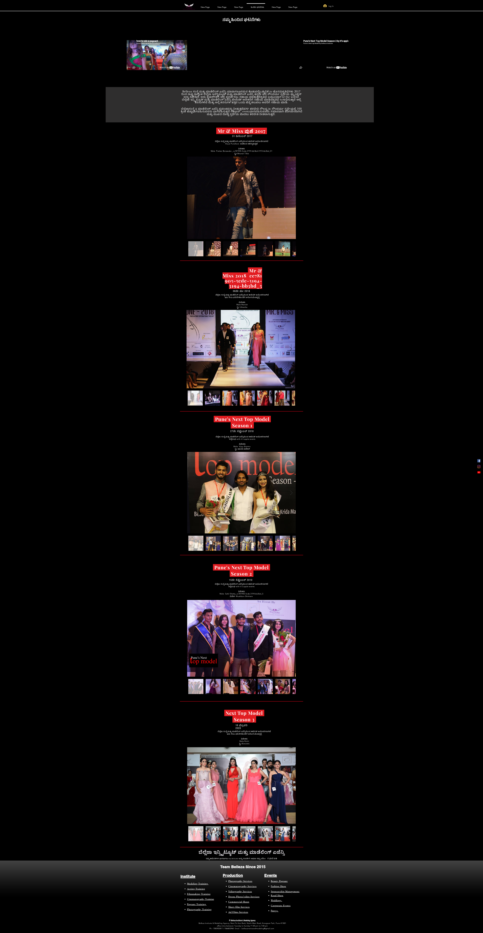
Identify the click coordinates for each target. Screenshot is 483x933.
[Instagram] (478, 466)
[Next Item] (291, 197)
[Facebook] (478, 460)
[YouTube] (478, 472)
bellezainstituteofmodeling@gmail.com (258, 928)
